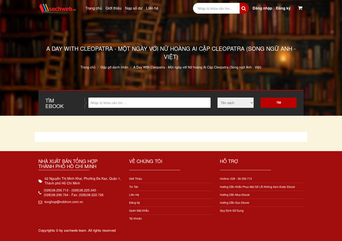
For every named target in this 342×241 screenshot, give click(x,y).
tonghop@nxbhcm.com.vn (63, 201)
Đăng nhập (262, 8)
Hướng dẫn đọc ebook (234, 202)
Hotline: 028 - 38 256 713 (236, 178)
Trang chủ (93, 8)
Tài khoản (135, 218)
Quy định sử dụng (232, 210)
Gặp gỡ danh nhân (114, 67)
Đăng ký (283, 8)
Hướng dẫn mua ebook (235, 195)
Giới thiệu (113, 8)
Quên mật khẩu (139, 210)
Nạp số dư (133, 8)
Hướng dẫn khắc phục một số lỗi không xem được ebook (257, 187)
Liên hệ (152, 8)
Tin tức (133, 187)
